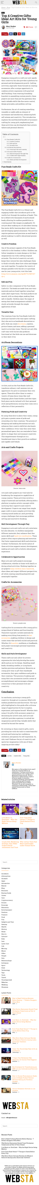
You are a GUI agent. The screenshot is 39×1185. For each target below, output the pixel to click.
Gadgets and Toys (7, 922)
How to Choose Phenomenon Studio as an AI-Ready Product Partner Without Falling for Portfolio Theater (24, 1078)
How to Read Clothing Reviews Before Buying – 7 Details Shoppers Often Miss (24, 1000)
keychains (22, 324)
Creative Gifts (17, 756)
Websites (4, 982)
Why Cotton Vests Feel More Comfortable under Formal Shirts (28, 843)
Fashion (4, 912)
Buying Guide (6, 893)
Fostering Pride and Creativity (18, 149)
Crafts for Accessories (14, 157)
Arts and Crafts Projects (14, 151)
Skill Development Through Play (19, 153)
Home (3, 7)
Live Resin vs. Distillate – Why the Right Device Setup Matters (9, 820)
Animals (4, 878)
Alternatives (5, 876)
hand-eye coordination (23, 536)
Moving (4, 948)
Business (4, 890)
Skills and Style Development (18, 159)
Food (3, 917)
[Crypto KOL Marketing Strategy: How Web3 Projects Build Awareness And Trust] (10, 829)
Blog (8, 7)
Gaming (4, 924)
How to (3, 934)
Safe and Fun (13, 143)
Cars (3, 898)
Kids (3, 939)
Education (5, 907)
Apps (3, 881)
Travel (3, 977)
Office (3, 953)
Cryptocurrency (7, 900)
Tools (3, 975)
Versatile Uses (14, 145)
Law (2, 941)
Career (3, 895)
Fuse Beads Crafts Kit (13, 139)
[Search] (36, 2)
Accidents (5, 874)
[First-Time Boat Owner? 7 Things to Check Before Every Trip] (28, 805)
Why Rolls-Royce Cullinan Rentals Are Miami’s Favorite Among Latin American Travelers (24, 1040)
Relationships (6, 960)
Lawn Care (5, 944)
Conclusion (7, 162)
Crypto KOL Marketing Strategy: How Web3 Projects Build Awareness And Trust (10, 844)
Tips (3, 973)
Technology (5, 970)
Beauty (3, 886)
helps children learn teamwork (22, 569)
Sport (3, 965)
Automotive (5, 883)
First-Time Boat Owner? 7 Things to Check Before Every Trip (27, 820)
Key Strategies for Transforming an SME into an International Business (24, 1068)
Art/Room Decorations (14, 147)
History (4, 929)
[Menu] (2, 2)
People (3, 956)
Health (3, 927)
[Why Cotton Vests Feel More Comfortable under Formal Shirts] (28, 829)
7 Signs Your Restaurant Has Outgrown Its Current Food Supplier (24, 1059)
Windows (4, 987)
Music (3, 951)
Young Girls (26, 756)
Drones (3, 903)
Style (3, 968)
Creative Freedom (14, 141)
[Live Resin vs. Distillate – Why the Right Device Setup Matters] (10, 805)
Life (2, 946)
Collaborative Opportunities (18, 155)
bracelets (14, 643)
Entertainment (6, 910)
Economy (4, 905)
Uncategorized (6, 980)
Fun (2, 919)
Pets (2, 958)
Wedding (4, 985)
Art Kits (9, 756)
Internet (4, 936)
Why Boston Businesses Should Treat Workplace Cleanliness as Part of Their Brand (25, 1011)
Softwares (5, 963)
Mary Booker (11, 26)
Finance (4, 915)
